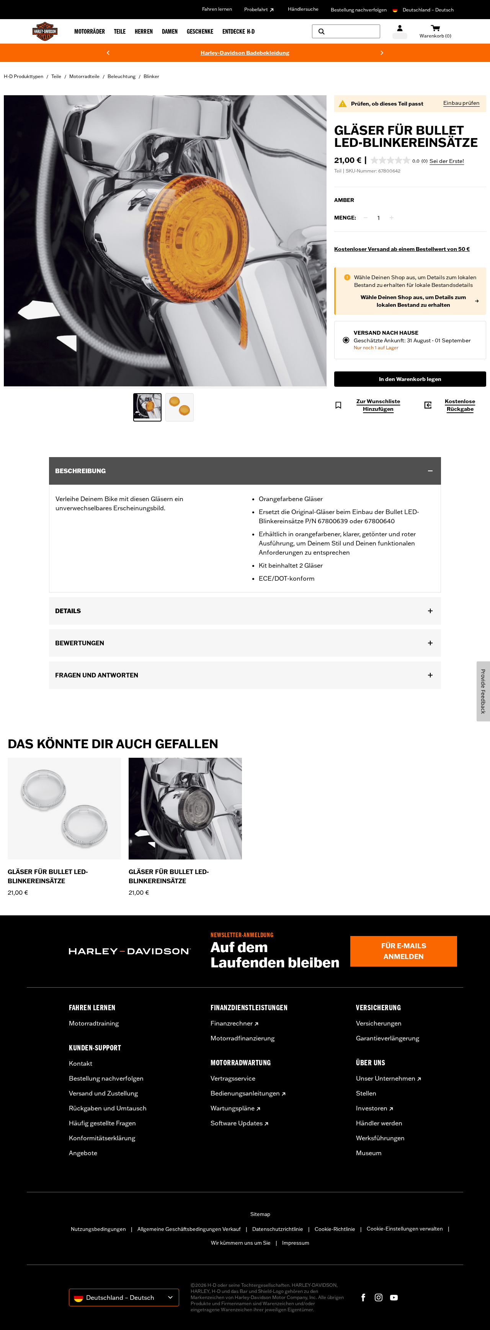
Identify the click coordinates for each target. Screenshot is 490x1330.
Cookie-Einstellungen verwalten (405, 1229)
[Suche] (346, 31)
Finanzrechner (232, 1023)
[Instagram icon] (378, 1297)
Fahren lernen (217, 9)
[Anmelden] (399, 31)
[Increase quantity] (391, 217)
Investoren (371, 1108)
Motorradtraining (94, 1023)
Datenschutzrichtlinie (277, 1229)
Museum (369, 1153)
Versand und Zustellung (103, 1093)
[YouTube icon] (394, 1297)
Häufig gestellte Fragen (102, 1123)
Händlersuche (303, 9)
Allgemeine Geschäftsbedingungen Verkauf (189, 1229)
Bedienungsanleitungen (245, 1093)
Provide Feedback (483, 691)
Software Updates (237, 1123)
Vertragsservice (233, 1078)
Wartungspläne (233, 1108)
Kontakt (80, 1063)
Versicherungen (379, 1023)
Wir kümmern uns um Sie (241, 1243)
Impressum (295, 1243)
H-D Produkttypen (23, 76)
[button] (399, 160)
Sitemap (260, 1214)
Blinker (151, 76)
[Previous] (108, 53)
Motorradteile (84, 76)
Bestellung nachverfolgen (359, 10)
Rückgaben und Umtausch (108, 1108)
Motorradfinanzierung (242, 1038)
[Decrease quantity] (365, 217)
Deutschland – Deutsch (428, 10)
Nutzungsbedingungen (98, 1229)
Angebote (83, 1153)
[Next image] (311, 242)
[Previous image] (19, 242)
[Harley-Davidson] (134, 951)
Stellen (366, 1093)
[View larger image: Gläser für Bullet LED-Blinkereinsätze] (165, 240)
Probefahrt (256, 9)
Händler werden (379, 1123)
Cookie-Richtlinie (335, 1229)
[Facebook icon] (363, 1297)
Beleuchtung (122, 76)
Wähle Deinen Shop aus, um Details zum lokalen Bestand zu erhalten (413, 301)
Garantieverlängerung (387, 1038)
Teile (56, 76)
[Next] (382, 53)
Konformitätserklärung (102, 1138)
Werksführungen (380, 1138)
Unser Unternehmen (385, 1078)
